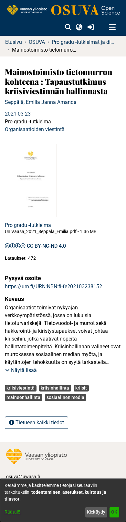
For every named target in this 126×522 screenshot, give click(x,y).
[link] (63, 11)
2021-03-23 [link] (18, 114)
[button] (68, 27)
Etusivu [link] (13, 42)
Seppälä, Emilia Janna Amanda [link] (41, 102)
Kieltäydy (96, 512)
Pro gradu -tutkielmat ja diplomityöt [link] (84, 42)
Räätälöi (13, 512)
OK (114, 512)
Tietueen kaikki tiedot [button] (39, 422)
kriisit (81, 388)
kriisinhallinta (55, 388)
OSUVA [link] (37, 42)
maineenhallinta (23, 397)
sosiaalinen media (65, 397)
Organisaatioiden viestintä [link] (35, 129)
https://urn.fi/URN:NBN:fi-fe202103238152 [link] (53, 286)
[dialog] (63, 500)
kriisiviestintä (20, 388)
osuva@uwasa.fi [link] (23, 476)
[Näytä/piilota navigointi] (112, 27)
